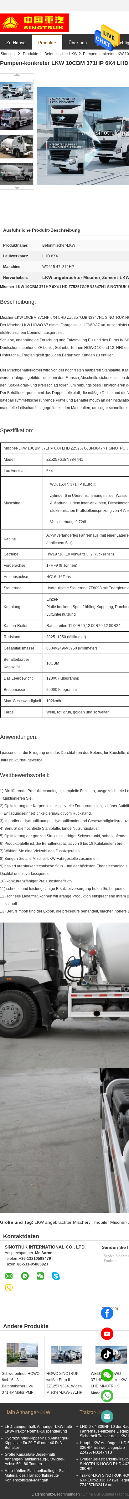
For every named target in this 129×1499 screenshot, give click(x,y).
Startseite (9, 54)
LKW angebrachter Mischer (61, 1222)
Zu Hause (16, 42)
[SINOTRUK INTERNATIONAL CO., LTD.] (34, 22)
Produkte (47, 42)
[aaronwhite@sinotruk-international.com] (107, 1416)
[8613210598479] (107, 1396)
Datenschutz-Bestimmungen (56, 1494)
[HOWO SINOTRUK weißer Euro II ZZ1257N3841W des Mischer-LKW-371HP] (67, 1354)
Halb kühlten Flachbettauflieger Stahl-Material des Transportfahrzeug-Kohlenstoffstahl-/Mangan (37, 1475)
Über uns (78, 42)
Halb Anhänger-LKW (27, 1412)
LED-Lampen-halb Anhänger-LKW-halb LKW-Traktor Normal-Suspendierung (38, 1428)
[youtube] (107, 1334)
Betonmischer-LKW (60, 54)
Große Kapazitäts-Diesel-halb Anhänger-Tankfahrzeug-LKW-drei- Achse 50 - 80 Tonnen (34, 1459)
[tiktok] (107, 1354)
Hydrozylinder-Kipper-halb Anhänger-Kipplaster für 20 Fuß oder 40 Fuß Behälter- (37, 1443)
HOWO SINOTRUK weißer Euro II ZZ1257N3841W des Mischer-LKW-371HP (64, 1383)
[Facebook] (107, 1313)
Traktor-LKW (93, 1412)
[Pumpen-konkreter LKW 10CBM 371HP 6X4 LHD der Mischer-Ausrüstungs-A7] (17, 91)
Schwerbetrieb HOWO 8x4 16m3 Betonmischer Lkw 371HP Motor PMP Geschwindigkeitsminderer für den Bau (23, 1389)
